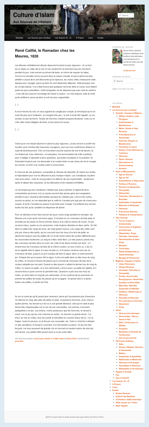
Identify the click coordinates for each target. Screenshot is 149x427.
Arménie (122, 168)
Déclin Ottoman (126, 159)
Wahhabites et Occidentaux (131, 368)
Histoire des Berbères (125, 396)
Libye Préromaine (127, 263)
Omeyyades (124, 190)
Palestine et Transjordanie (130, 214)
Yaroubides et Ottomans (130, 365)
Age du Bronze (125, 174)
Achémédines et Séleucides (131, 180)
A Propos (80, 37)
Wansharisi (124, 303)
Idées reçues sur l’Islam (126, 402)
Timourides (124, 248)
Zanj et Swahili (122, 377)
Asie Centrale (122, 217)
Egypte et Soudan (124, 371)
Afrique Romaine (126, 267)
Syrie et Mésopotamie (125, 171)
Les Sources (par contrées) (39, 37)
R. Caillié (54, 338)
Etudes (100, 37)
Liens (90, 37)
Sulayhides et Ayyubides (130, 356)
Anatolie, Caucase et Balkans (129, 113)
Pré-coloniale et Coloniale (130, 300)
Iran (117, 374)
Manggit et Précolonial (129, 257)
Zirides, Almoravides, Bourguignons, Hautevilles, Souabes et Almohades (131, 279)
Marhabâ (19, 37)
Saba (121, 344)
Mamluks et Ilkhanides (129, 205)
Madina (122, 353)
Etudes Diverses (123, 393)
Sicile (121, 307)
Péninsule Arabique (124, 341)
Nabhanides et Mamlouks (130, 359)
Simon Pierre (72, 338)
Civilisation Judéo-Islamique (128, 399)
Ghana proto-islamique (129, 313)
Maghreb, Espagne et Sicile (128, 260)
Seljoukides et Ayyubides (130, 202)
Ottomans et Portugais (129, 362)
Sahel (61, 338)
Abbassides (124, 193)
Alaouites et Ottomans (129, 297)
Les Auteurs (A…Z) (63, 37)
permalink (19, 341)
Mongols (123, 245)
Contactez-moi (129, 70)
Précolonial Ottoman (128, 211)
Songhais (123, 328)
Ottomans (123, 156)
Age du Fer (124, 177)
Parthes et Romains (127, 183)
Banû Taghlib (122, 405)
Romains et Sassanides (129, 187)
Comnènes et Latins (128, 146)
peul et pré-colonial (42, 338)
